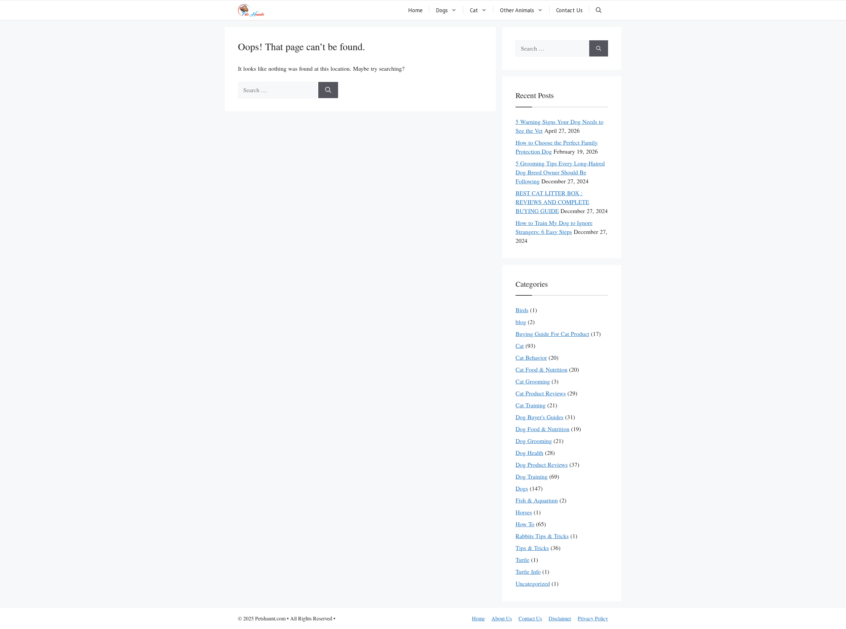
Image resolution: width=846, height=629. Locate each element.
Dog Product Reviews (542, 464)
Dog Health (529, 453)
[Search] (328, 90)
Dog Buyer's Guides (539, 417)
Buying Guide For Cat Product (552, 334)
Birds (522, 310)
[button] (598, 10)
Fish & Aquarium (537, 500)
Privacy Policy (593, 618)
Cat (474, 10)
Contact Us (569, 10)
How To (525, 524)
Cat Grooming (533, 381)
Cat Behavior (531, 357)
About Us (501, 618)
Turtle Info (528, 571)
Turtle (522, 560)
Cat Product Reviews (541, 393)
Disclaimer (560, 618)
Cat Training (531, 405)
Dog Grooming (534, 441)
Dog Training (532, 476)
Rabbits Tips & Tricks (542, 536)
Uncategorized (533, 583)
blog (521, 322)
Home (415, 10)
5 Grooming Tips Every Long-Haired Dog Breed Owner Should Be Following (560, 172)
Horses (524, 512)
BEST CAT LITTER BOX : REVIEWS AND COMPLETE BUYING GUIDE (552, 202)
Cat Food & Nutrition (541, 369)
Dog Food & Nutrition (542, 429)
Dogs (442, 10)
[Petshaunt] (251, 10)
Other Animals (517, 10)
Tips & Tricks (532, 548)
